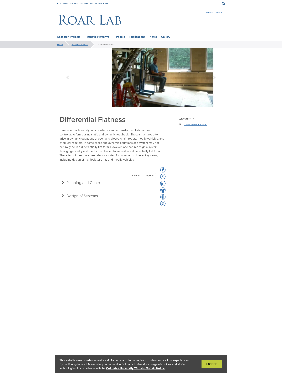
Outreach (219, 12)
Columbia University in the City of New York (82, 3)
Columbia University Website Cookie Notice (135, 368)
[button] (67, 77)
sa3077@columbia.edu (195, 124)
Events (209, 12)
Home (60, 44)
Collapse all (149, 175)
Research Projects (80, 44)
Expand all (135, 175)
